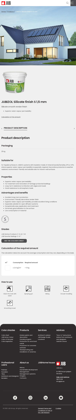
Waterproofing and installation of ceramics (28, 351)
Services (42, 330)
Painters (4, 370)
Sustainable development (29, 370)
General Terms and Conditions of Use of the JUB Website (45, 410)
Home (3, 12)
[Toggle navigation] (73, 3)
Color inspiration (7, 341)
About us (24, 362)
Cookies (58, 408)
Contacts (23, 378)
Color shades (8, 330)
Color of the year (7, 339)
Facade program (25, 339)
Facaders (4, 372)
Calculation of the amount (10, 117)
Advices (60, 330)
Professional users (7, 363)
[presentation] (1, 128)
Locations (41, 339)
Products (10, 12)
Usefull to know (61, 341)
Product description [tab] (15, 128)
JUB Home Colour (7, 337)
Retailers (4, 378)
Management (24, 372)
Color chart (5, 335)
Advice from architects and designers (64, 338)
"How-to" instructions (63, 335)
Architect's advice (44, 335)
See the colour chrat (14, 241)
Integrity (22, 376)
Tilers (3, 374)
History (22, 368)
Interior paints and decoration (26, 336)
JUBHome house (46, 362)
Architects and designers (10, 376)
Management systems (27, 374)
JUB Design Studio (44, 337)
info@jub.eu (60, 381)
